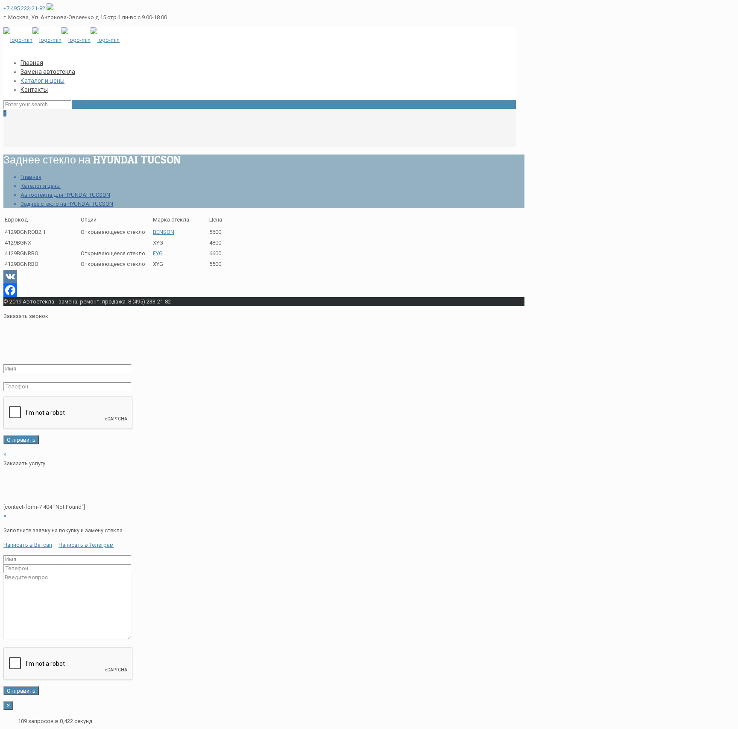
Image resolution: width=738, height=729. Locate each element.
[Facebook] (259, 290)
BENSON (163, 232)
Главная (30, 177)
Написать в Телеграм (86, 545)
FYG (158, 253)
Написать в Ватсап (27, 545)
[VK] (259, 276)
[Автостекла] (61, 40)
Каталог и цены (40, 186)
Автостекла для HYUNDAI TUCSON (65, 195)
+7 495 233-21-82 (24, 8)
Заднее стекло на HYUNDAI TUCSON (66, 204)
